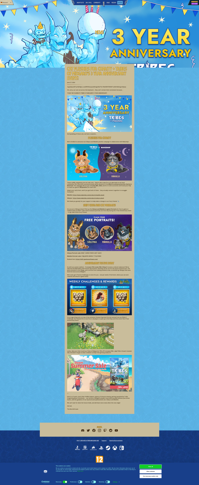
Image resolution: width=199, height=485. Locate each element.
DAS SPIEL (89, 2)
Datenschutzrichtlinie (116, 440)
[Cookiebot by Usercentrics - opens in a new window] (45, 482)
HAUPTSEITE (80, 2)
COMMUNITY (97, 2)
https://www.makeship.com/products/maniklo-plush (88, 195)
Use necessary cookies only (150, 476)
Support (104, 440)
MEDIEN (114, 2)
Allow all (150, 466)
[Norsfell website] (77, 448)
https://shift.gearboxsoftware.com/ (87, 259)
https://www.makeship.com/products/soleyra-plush (88, 198)
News (108, 2)
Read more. (80, 471)
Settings (115, 482)
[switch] (80, 482)
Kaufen (120, 2)
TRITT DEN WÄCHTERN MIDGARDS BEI (87, 440)
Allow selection (150, 471)
